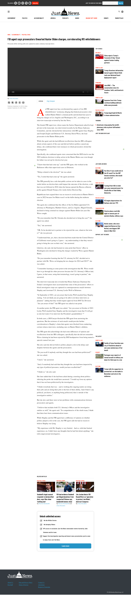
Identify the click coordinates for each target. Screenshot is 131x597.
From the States (99, 183)
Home (9, 34)
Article (41, 101)
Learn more (65, 546)
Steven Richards (44, 503)
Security (97, 352)
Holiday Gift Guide (91, 18)
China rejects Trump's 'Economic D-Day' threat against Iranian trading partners (112, 59)
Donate (106, 18)
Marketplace (119, 18)
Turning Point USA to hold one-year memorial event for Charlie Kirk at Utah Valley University (113, 189)
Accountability (39, 18)
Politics (24, 18)
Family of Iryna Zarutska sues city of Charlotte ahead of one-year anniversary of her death (113, 346)
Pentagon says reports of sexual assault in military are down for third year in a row (113, 357)
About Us (10, 582)
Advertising (41, 585)
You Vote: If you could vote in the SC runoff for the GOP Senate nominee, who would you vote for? (113, 174)
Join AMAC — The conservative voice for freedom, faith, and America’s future (113, 89)
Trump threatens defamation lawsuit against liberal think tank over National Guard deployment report (113, 74)
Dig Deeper (51, 101)
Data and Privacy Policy (25, 582)
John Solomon (14, 98)
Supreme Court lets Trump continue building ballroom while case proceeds (112, 102)
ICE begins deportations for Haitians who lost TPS (113, 202)
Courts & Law (99, 67)
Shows (77, 18)
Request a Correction (44, 587)
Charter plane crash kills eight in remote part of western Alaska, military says (113, 213)
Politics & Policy (99, 110)
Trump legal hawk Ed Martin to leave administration (113, 114)
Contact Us (41, 582)
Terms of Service (23, 585)
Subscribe (35, 3)
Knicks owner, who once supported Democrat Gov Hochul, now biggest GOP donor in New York (112, 227)
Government (11, 18)
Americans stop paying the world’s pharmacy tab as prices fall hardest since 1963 (108, 127)
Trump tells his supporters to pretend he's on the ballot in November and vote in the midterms (113, 372)
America (53, 18)
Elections (98, 168)
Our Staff (10, 585)
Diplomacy (98, 53)
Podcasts (65, 18)
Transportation (99, 208)
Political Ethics (26, 34)
